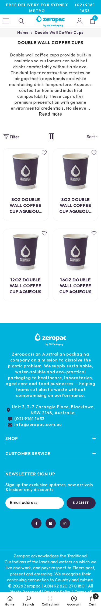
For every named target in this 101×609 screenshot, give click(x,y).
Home (23, 32)
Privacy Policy (57, 591)
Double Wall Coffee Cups (59, 32)
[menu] (6, 21)
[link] (28, 600)
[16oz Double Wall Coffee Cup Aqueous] (75, 251)
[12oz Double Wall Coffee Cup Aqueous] (25, 251)
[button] (51, 136)
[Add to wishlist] (44, 153)
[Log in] (80, 21)
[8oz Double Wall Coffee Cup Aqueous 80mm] (25, 171)
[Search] (21, 21)
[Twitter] (65, 523)
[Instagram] (51, 523)
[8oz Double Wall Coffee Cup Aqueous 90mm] (75, 171)
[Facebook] (36, 523)
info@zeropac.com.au (38, 424)
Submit (81, 503)
